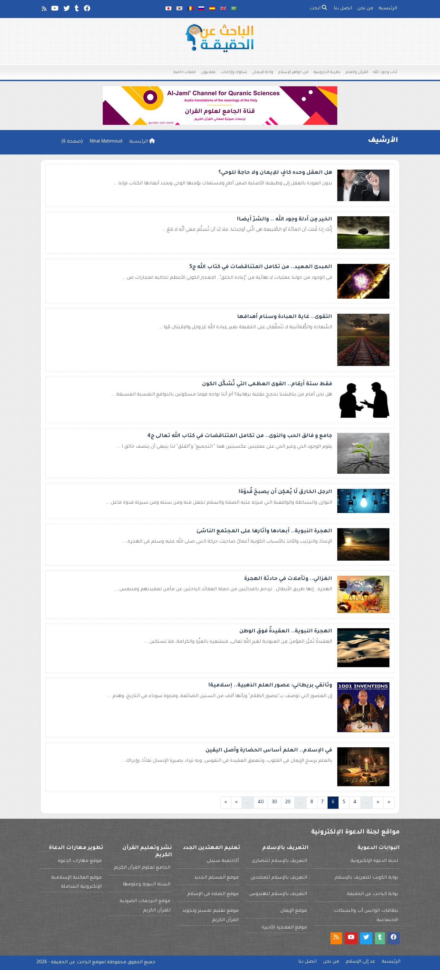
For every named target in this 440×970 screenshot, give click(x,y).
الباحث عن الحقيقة (71, 962)
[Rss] (43, 10)
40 (261, 802)
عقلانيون (208, 72)
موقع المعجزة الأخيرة (284, 927)
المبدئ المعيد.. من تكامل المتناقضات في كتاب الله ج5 (260, 267)
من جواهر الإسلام (293, 72)
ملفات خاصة (185, 72)
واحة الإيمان (262, 72)
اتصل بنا (343, 8)
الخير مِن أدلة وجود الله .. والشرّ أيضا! (284, 219)
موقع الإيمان (293, 911)
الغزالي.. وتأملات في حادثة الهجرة (288, 579)
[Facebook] (86, 10)
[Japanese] (168, 9)
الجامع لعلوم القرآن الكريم (142, 868)
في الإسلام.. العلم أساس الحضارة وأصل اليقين (269, 750)
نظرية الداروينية (327, 72)
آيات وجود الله (385, 72)
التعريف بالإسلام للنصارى (279, 861)
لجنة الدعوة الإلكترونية (374, 861)
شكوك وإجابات (234, 72)
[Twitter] (66, 10)
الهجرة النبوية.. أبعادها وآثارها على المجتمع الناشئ (264, 531)
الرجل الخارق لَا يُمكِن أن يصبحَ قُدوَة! (285, 492)
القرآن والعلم (357, 72)
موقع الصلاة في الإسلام (213, 894)
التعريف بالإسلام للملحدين (279, 878)
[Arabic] (234, 9)
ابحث (316, 8)
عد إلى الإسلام (360, 962)
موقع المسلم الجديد (216, 878)
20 (288, 802)
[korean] (179, 9)
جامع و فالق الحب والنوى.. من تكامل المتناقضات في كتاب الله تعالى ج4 (239, 436)
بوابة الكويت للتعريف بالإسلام (366, 878)
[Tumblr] (76, 10)
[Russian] (201, 9)
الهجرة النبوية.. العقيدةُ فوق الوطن (285, 631)
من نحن (365, 8)
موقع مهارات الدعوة (80, 861)
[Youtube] (54, 10)
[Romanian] (190, 9)
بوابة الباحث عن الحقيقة (372, 894)
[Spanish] (212, 9)
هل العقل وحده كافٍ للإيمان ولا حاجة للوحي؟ (275, 173)
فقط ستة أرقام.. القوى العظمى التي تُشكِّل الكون (267, 384)
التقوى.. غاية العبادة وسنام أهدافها (284, 317)
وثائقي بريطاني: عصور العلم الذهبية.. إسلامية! (270, 685)
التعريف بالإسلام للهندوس (278, 894)
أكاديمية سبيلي (222, 861)
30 (274, 802)
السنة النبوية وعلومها (146, 884)
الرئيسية (387, 8)
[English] (223, 9)
